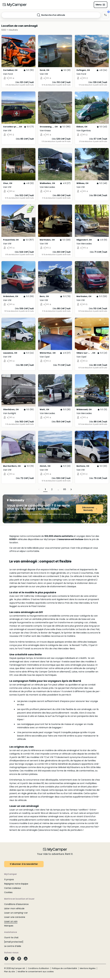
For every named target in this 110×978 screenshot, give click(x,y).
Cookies (8, 892)
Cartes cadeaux (12, 888)
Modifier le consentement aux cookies (36, 971)
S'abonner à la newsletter (24, 864)
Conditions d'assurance (16, 904)
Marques (8, 925)
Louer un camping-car (16, 912)
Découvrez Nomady (88, 509)
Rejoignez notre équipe (16, 883)
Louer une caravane (14, 917)
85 (64, 489)
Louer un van (10, 921)
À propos (9, 879)
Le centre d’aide (12, 946)
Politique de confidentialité (64, 968)
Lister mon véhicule (14, 908)
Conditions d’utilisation (38, 968)
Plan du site (9, 971)
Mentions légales (88, 968)
